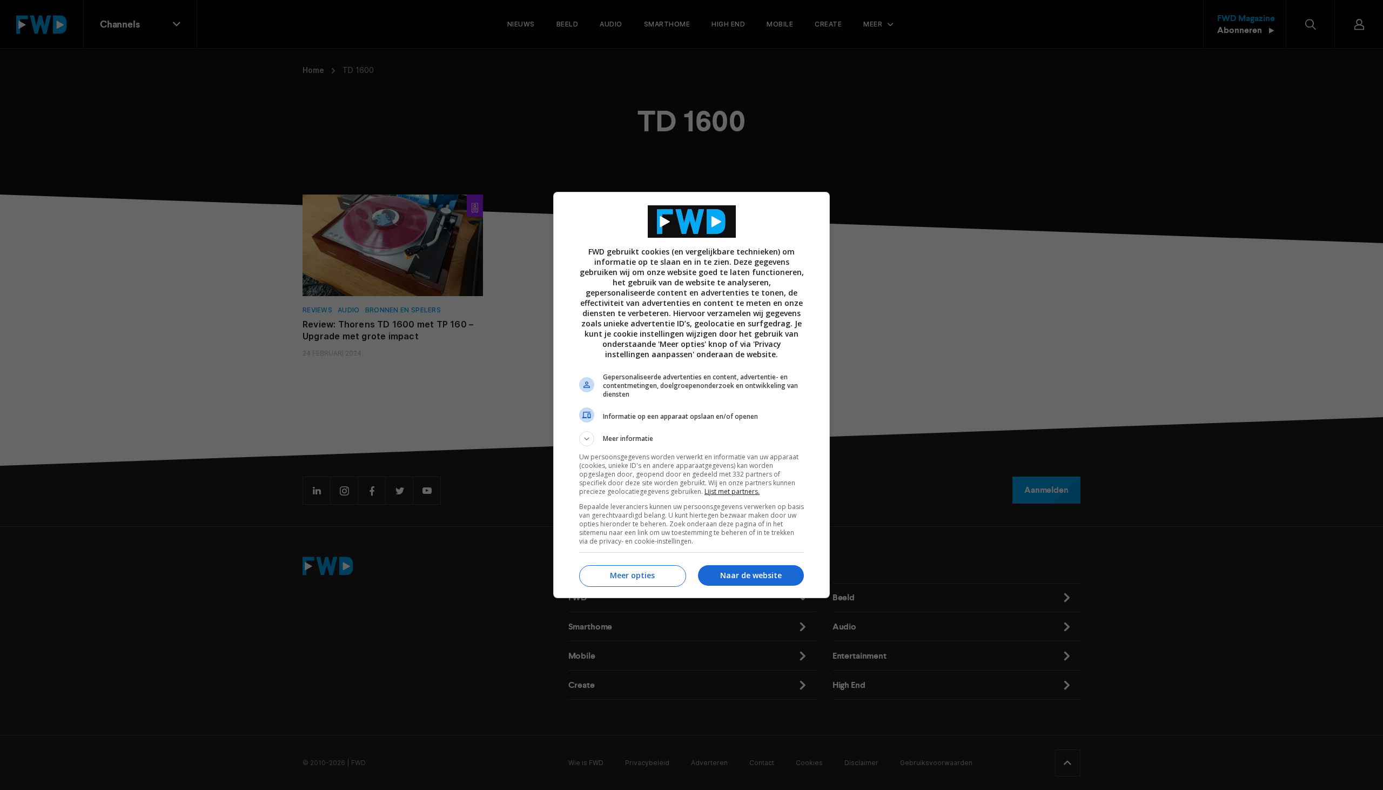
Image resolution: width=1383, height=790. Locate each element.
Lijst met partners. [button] (732, 491)
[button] (691, 438)
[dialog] (691, 395)
